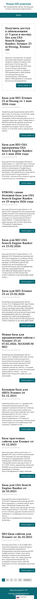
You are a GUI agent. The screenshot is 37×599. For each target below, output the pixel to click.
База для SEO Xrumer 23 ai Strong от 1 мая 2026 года (17, 101)
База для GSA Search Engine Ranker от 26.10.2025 (16, 488)
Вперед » (27, 580)
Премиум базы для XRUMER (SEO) (11, 107)
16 (20, 580)
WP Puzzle (21, 595)
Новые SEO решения (16, 590)
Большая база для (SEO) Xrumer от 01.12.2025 (15, 393)
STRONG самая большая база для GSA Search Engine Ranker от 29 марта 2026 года (18, 196)
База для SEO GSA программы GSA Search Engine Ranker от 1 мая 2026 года (17, 149)
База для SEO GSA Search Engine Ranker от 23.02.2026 (17, 243)
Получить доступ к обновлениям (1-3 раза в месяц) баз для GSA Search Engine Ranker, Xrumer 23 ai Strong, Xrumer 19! (18, 39)
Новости (7, 53)
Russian (23, 597)
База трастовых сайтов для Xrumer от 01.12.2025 (18, 441)
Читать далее (23, 85)
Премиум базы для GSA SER (9, 157)
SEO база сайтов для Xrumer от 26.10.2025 (17, 535)
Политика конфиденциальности (18, 593)
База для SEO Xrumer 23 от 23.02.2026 (17, 292)
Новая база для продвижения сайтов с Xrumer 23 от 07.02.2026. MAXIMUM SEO (18, 341)
